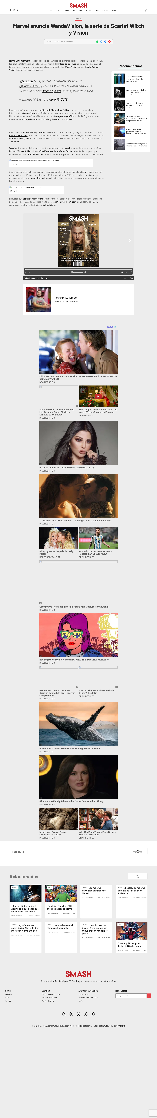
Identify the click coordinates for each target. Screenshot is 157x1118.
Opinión (105, 10)
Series (66, 10)
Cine (49, 10)
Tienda (114, 10)
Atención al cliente (88, 991)
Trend (97, 10)
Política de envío (48, 1001)
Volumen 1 (62, 201)
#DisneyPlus (51, 91)
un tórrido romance (18, 135)
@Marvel (26, 81)
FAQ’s (80, 1001)
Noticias (8, 997)
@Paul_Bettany (30, 86)
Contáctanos (83, 994)
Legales (46, 991)
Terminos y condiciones (51, 994)
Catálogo (8, 994)
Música (88, 10)
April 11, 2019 (58, 99)
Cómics (58, 10)
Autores (8, 1001)
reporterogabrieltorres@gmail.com (68, 301)
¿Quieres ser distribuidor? (88, 997)
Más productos (137, 851)
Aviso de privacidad (49, 997)
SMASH (8, 991)
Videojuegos (77, 10)
